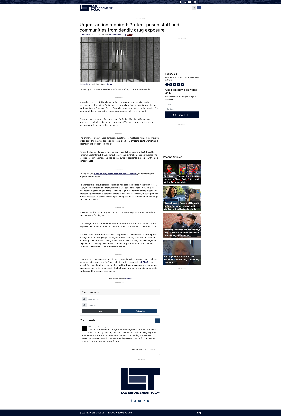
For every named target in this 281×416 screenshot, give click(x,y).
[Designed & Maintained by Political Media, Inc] (198, 413)
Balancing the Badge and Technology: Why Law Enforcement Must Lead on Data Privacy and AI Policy (182, 233)
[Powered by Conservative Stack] (200, 413)
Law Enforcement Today (96, 8)
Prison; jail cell (85, 84)
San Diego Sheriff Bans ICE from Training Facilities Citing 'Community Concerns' (181, 259)
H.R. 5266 (143, 262)
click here (128, 278)
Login (100, 311)
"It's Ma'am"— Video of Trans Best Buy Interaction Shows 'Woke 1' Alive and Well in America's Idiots (182, 179)
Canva (109, 84)
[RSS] (199, 2)
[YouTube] (189, 2)
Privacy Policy (123, 413)
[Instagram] (194, 2)
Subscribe (139, 311)
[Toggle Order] (157, 320)
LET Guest (86, 35)
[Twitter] (184, 2)
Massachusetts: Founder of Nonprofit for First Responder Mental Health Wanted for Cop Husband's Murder (181, 206)
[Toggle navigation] (199, 7)
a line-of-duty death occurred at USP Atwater (115, 174)
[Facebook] (181, 2)
